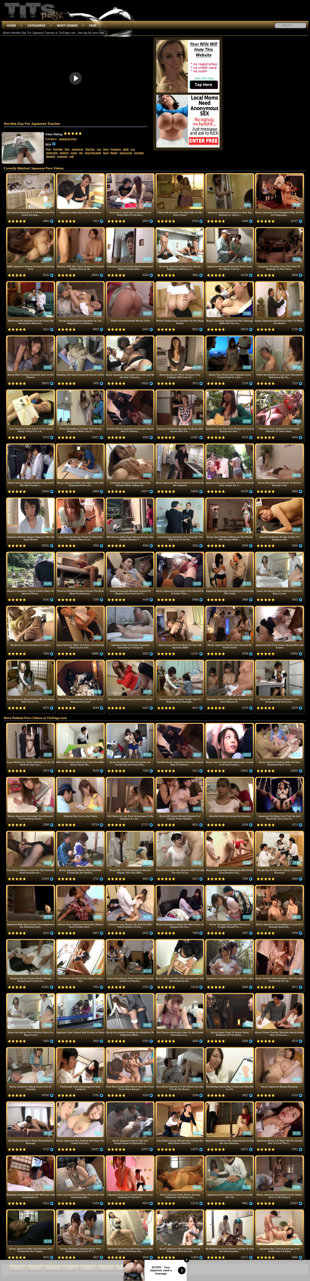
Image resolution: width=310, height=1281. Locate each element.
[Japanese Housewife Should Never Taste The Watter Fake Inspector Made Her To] (230, 228)
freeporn (116, 149)
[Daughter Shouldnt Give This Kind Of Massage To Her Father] (279, 228)
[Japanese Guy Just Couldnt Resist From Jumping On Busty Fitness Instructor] (130, 1157)
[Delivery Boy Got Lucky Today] (81, 778)
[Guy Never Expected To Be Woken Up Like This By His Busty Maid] (180, 1048)
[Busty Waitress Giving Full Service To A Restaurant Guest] (81, 661)
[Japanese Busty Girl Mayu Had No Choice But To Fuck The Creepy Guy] (279, 1103)
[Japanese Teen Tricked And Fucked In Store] (81, 994)
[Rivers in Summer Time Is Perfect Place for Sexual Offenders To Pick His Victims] (31, 553)
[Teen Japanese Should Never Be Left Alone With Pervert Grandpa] (31, 661)
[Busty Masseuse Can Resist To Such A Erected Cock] (279, 445)
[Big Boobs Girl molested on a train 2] (31, 607)
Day (67, 149)
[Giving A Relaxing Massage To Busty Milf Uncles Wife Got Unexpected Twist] (180, 391)
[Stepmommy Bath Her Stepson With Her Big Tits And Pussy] (180, 832)
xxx (133, 149)
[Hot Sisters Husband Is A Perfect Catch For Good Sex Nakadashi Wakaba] (31, 174)
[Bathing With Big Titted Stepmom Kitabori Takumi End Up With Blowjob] (81, 228)
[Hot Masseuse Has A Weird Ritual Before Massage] (31, 1103)
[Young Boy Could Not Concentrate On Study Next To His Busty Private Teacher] (130, 174)
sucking (139, 153)
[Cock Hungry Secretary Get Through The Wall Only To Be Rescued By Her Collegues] (180, 499)
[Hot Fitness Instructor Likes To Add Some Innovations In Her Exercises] (180, 994)
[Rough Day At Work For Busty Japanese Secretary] (279, 832)
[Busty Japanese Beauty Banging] (279, 1048)
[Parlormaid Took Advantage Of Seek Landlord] (81, 1048)
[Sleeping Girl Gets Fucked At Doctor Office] (81, 337)
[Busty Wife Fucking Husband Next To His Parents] (31, 337)
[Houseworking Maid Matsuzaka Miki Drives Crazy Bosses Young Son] (230, 832)
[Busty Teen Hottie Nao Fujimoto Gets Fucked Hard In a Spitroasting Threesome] (230, 337)
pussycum (126, 153)
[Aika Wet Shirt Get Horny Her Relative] (230, 778)
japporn (64, 153)
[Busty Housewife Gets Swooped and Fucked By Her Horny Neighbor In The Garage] (130, 724)
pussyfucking (93, 153)
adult (126, 149)
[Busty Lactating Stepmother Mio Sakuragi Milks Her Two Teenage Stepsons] (230, 282)
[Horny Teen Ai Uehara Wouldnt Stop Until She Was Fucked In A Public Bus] (31, 445)
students (62, 156)
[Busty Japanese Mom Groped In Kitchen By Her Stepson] (180, 445)
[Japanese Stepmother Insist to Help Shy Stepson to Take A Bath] (230, 174)
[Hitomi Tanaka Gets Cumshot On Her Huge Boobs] (180, 282)
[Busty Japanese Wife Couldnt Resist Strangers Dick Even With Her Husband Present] (180, 1211)
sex (99, 149)
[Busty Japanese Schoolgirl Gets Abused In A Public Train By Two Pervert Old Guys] (180, 553)
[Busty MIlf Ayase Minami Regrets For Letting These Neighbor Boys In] (180, 778)
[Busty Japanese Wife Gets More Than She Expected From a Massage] (81, 445)
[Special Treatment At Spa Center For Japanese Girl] (279, 499)
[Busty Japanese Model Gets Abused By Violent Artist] (230, 607)
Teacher (90, 149)
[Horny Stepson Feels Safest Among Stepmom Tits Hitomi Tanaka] (180, 1157)
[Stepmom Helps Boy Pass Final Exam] (81, 174)
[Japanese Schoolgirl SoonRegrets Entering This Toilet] (230, 553)
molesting (52, 153)
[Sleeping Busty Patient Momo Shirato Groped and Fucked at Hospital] (31, 940)
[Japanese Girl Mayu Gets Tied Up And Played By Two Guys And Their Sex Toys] (279, 778)
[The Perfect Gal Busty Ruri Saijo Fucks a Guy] (81, 940)
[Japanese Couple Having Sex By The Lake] (230, 940)
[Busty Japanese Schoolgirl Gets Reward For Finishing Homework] (31, 778)
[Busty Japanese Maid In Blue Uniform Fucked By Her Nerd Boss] (81, 832)
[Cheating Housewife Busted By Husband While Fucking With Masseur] (130, 228)
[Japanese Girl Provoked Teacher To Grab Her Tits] (230, 1157)
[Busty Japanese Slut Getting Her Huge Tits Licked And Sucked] (81, 1103)
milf (71, 156)
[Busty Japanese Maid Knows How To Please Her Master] (279, 282)
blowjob (50, 156)
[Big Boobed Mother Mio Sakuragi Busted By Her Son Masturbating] (230, 1103)
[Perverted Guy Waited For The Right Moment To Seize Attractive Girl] (279, 391)
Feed (92, 25)
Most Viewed (67, 25)
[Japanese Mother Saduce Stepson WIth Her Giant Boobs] (31, 499)
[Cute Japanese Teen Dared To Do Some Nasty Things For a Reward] (31, 391)
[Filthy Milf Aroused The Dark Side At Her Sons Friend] (180, 174)
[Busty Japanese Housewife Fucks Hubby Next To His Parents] (279, 1157)
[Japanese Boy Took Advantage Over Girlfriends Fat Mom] (279, 1211)
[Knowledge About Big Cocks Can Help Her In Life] (230, 1048)
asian (74, 153)
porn (106, 149)
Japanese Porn (68, 139)
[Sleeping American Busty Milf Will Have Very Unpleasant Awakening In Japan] (31, 1157)
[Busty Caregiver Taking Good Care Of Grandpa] (31, 1048)
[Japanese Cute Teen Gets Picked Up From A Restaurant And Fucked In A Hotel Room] (230, 391)
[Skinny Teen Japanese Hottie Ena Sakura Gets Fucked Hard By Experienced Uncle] (81, 886)
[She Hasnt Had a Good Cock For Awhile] (130, 661)
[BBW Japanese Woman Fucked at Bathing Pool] (31, 228)
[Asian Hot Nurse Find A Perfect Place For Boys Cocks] (279, 553)
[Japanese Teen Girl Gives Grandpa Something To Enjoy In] (130, 607)
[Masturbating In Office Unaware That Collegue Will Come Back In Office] (180, 337)
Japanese (77, 149)
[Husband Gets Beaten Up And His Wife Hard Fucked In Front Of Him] (130, 886)
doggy (114, 153)
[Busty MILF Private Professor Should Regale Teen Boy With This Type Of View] (130, 832)
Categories (36, 25)
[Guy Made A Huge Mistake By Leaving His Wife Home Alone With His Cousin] (180, 1103)
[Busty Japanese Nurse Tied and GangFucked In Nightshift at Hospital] (130, 1103)
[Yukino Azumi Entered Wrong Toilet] (130, 282)
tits (81, 153)
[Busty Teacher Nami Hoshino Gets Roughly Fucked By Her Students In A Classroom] (279, 940)
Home (11, 25)
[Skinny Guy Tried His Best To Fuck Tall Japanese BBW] (180, 607)
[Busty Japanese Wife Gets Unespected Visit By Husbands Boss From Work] (180, 940)
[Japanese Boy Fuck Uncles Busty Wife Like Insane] (279, 607)
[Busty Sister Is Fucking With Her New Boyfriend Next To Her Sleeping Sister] (279, 724)
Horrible (58, 149)
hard (105, 153)
